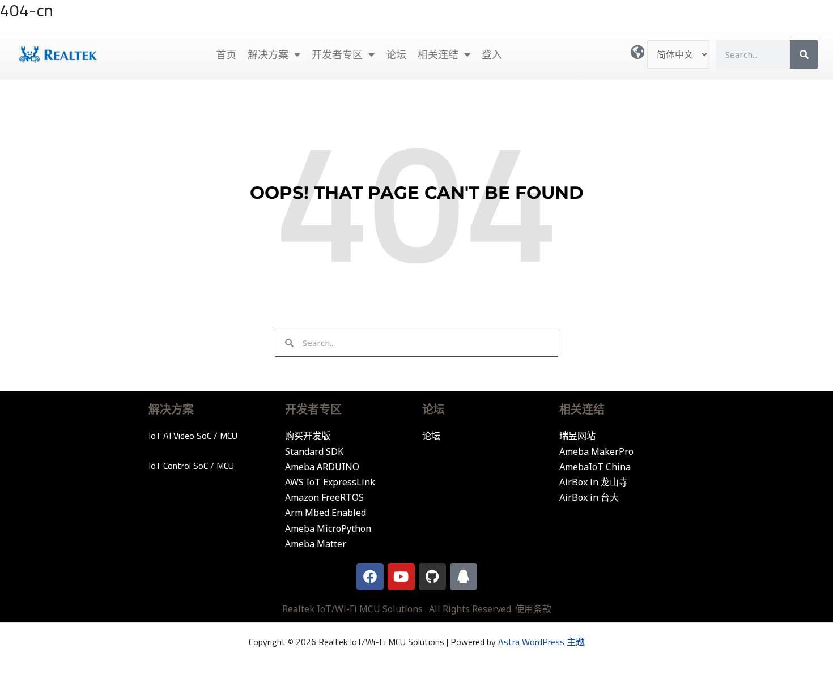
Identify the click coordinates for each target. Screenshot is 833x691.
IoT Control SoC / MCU (191, 465)
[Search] (804, 54)
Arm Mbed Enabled (325, 512)
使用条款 (533, 609)
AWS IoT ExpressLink (330, 482)
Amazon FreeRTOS (324, 497)
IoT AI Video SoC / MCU (192, 435)
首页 (226, 54)
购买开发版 (307, 435)
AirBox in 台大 (589, 497)
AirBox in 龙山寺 (593, 482)
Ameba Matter (315, 544)
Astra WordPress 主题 (541, 642)
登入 (492, 54)
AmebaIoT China (595, 466)
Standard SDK (314, 451)
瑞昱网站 (577, 435)
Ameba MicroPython (328, 528)
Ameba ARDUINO (322, 466)
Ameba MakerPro (596, 451)
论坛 (396, 54)
